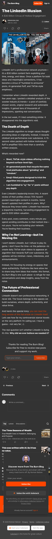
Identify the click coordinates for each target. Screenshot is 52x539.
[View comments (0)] (12, 28)
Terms (31, 522)
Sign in (47, 3)
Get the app (38, 528)
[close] (45, 456)
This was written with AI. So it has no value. (19, 449)
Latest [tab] (11, 424)
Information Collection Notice (30, 501)
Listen (46, 22)
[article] (26, 436)
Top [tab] (4, 424)
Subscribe (38, 3)
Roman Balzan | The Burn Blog (24, 439)
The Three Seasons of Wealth (17, 430)
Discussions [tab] (20, 424)
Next (44, 385)
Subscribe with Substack (28, 493)
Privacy (25, 522)
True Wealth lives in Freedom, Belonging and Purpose (19, 434)
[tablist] (14, 423)
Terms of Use (37, 499)
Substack (14, 534)
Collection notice (42, 522)
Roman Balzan (13, 20)
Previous (9, 385)
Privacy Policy (26, 503)
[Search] (47, 423)
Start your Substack (19, 528)
